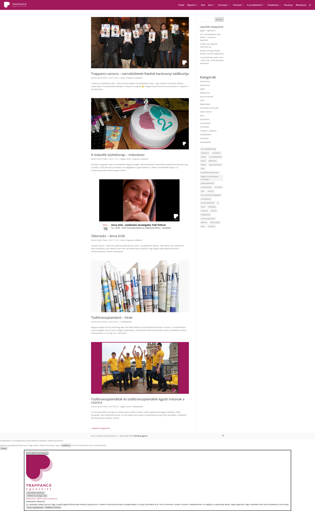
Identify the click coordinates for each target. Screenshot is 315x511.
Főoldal (181, 5)
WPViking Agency (141, 436)
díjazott (203, 165)
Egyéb (122, 159)
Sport (210, 5)
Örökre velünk (206, 112)
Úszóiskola (204, 138)
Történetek (237, 5)
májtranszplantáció (207, 183)
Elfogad (3, 448)
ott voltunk (218, 187)
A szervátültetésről (254, 5)
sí (217, 203)
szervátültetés (206, 199)
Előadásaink (205, 93)
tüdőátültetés (205, 215)
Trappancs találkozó (134, 78)
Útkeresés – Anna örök (108, 236)
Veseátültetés (205, 142)
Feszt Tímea (102, 78)
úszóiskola (211, 226)
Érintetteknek (273, 5)
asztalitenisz (216, 153)
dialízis (203, 161)
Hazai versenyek (206, 96)
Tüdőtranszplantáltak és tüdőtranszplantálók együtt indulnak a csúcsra (137, 401)
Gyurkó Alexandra (215, 165)
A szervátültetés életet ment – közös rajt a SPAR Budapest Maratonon (212, 60)
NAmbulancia (301, 5)
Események (222, 5)
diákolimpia (213, 161)
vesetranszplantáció (208, 219)
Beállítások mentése (53, 507)
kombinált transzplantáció (210, 172)
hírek (202, 168)
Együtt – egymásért (208, 30)
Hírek (203, 5)
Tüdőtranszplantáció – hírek (112, 317)
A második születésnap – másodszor (118, 154)
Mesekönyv (288, 5)
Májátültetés (205, 104)
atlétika (203, 157)
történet (213, 211)
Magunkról (191, 5)
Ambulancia (205, 81)
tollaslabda (212, 207)
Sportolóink (204, 119)
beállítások (66, 445)
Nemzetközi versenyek (209, 108)
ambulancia (205, 153)
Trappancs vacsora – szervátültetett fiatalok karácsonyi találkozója (140, 73)
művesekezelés (206, 187)
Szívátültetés (205, 123)
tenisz (203, 207)
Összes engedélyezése (35, 507)
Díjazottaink (205, 85)
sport (203, 191)
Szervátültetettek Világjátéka (210, 195)
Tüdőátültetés (126, 322)
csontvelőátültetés (215, 157)
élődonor (204, 222)
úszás (203, 226)
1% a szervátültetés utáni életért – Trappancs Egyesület (210, 37)
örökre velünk (215, 222)
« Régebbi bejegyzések (100, 428)
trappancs (204, 211)
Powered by (41, 498)
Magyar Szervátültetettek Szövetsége (209, 177)
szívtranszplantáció (207, 203)
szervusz (211, 191)
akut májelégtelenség (208, 149)
